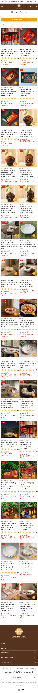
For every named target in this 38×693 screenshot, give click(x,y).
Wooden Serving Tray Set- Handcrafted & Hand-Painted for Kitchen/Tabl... (26, 445)
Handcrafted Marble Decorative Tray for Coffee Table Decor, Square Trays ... (8, 607)
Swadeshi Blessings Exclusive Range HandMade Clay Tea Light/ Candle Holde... (26, 133)
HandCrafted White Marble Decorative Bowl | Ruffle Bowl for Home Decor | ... (9, 245)
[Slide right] (35, 2)
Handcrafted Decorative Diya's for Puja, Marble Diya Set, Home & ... (9, 444)
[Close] (35, 669)
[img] (8, 58)
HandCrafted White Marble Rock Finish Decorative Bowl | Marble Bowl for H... (26, 283)
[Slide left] (2, 2)
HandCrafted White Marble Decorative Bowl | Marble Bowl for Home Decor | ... (27, 245)
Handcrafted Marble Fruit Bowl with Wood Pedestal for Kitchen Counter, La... (28, 607)
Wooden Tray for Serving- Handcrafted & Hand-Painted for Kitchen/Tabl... (9, 52)
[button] (31, 6)
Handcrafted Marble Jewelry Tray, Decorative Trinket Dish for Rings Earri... (28, 567)
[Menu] (2, 6)
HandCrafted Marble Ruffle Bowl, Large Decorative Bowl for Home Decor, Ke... (8, 567)
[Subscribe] (36, 663)
